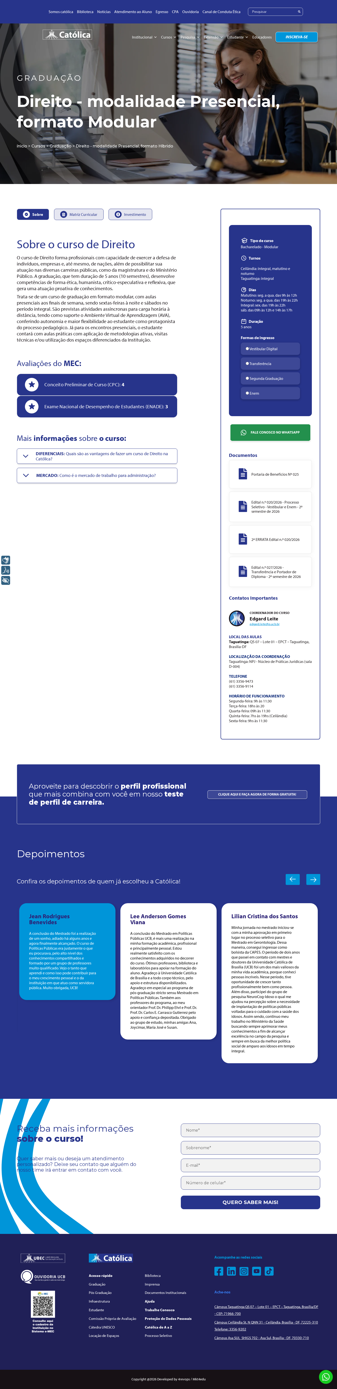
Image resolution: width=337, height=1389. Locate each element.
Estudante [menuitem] (235, 37)
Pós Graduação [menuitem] (100, 1292)
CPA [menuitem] (175, 11)
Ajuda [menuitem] (150, 1301)
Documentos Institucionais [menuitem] (165, 1292)
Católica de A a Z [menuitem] (158, 1327)
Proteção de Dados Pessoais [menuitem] (168, 1318)
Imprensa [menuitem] (152, 1284)
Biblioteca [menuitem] (85, 11)
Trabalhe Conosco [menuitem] (160, 1309)
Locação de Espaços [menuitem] (104, 1335)
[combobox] (275, 12)
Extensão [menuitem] (211, 37)
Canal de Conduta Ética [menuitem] (222, 11)
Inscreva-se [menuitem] (297, 37)
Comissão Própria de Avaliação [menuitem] (112, 1318)
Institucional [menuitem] (142, 37)
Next (313, 879)
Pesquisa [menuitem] (188, 37)
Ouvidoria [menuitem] (190, 11)
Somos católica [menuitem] (61, 11)
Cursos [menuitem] (166, 37)
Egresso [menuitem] (162, 11)
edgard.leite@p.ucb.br (265, 624)
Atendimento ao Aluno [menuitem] (133, 11)
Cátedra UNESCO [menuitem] (102, 1327)
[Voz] (5, 570)
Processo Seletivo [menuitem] (158, 1335)
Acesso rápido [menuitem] (100, 1275)
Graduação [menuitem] (97, 1284)
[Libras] (5, 560)
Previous (293, 879)
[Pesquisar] (299, 12)
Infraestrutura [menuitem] (99, 1301)
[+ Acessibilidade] (5, 580)
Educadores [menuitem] (262, 37)
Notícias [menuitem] (104, 11)
